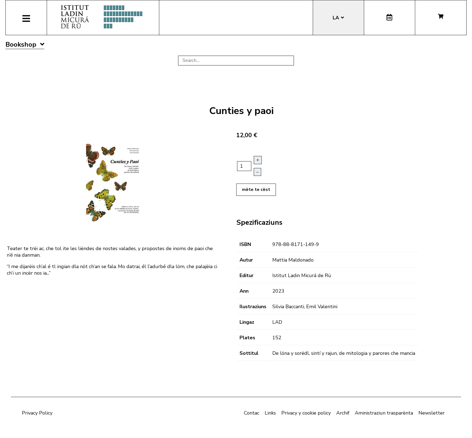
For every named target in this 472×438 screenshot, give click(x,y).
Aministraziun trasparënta (384, 413)
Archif (342, 413)
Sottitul (249, 353)
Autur (246, 260)
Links (270, 413)
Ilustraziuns (253, 306)
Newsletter (431, 413)
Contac (251, 413)
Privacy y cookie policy (306, 413)
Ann (244, 291)
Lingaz (247, 322)
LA (336, 17)
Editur (246, 275)
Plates (247, 337)
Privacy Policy (37, 413)
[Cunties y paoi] (113, 182)
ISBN (245, 244)
